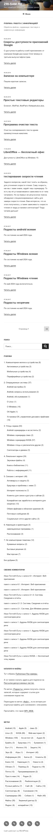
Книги (9, 762)
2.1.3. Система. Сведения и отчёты (33, 603)
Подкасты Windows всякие (21, 254)
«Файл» (26, 701)
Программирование (28, 771)
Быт (9, 747)
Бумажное (40, 742)
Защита (35, 747)
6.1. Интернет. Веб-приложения (31, 584)
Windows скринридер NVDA (19, 440)
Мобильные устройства (17, 371)
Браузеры (24, 742)
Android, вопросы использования (21, 391)
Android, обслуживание (17, 396)
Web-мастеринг (36, 733)
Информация (13, 757)
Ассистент (27, 737)
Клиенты (41, 757)
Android (10, 728)
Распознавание (13, 533)
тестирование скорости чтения (23, 176)
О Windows (12, 406)
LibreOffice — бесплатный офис (24, 152)
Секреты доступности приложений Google (26, 43)
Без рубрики (9, 560)
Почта (10, 771)
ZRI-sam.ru (13, 4)
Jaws (33, 728)
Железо (21, 747)
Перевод (23, 766)
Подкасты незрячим (16, 302)
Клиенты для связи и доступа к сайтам (24, 495)
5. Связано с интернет (13, 476)
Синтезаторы (12, 790)
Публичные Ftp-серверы (27, 673)
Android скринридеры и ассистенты (22, 430)
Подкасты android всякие (20, 229)
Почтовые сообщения (16, 513)
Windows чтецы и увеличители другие (24, 445)
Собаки (29, 795)
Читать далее (10, 63)
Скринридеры (13, 795)
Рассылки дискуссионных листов (19, 683)
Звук (8, 752)
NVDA (20, 733)
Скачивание (30, 790)
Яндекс (10, 805)
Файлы (10, 800)
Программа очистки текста (21, 124)
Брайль (10, 742)
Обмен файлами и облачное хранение (24, 508)
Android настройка (15, 386)
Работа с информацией (17, 470)
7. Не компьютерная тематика (17, 540)
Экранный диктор (28, 800)
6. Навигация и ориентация (16, 524)
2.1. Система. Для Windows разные (33, 608)
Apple (22, 728)
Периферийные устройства (19, 376)
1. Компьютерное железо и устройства (21, 362)
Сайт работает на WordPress (16, 830)
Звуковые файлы (14, 460)
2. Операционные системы (16, 382)
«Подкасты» (18, 689)
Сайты (41, 786)
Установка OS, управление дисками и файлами (28, 416)
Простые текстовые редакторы (24, 100)
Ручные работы (13, 786)
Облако (10, 766)
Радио (27, 776)
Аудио (41, 737)
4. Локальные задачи (13, 456)
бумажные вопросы (15, 544)
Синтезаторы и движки (17, 450)
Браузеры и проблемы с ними (20, 485)
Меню (27, 14)
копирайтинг (25, 805)
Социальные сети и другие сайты (22, 518)
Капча (28, 757)
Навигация (23, 762)
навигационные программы (19, 528)
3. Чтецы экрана (11, 425)
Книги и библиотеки (15, 465)
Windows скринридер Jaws (18, 435)
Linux (9, 733)
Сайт (29, 786)
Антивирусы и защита (16, 480)
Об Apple (11, 411)
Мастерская (12, 554)
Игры (19, 752)
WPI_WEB (29, 710)
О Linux (10, 401)
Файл (41, 795)
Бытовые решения (15, 549)
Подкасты (38, 766)
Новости (38, 762)
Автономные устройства (18, 366)
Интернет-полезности (16, 490)
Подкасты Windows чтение (21, 278)
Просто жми (12, 776)
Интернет (32, 752)
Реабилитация (33, 781)
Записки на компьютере (19, 76)
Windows (11, 737)
